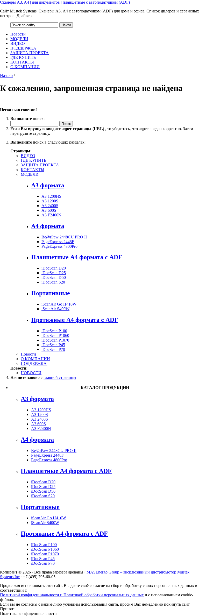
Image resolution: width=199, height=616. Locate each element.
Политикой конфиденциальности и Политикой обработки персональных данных (72, 595)
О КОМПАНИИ (25, 67)
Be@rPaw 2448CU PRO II (64, 237)
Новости (18, 34)
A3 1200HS (51, 196)
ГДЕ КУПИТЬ (23, 57)
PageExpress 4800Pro (59, 246)
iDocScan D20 (53, 268)
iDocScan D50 (53, 277)
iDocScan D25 (53, 273)
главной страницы (60, 377)
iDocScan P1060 (55, 335)
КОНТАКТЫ (22, 62)
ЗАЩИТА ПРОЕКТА (29, 53)
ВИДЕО (17, 43)
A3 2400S (49, 205)
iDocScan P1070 (55, 340)
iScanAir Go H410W (58, 304)
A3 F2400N (51, 215)
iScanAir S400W (55, 309)
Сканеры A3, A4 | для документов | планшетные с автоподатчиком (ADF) (65, 2)
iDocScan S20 (53, 282)
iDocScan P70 (53, 349)
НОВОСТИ (31, 373)
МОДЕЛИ (19, 39)
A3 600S (48, 210)
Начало (6, 75)
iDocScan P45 (53, 345)
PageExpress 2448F (57, 241)
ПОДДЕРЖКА (23, 48)
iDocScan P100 (54, 331)
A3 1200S (49, 201)
